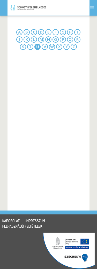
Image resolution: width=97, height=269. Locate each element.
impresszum (35, 221)
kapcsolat (11, 221)
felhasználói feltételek (22, 226)
